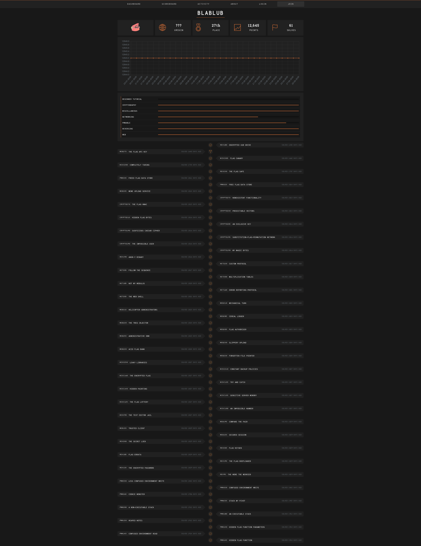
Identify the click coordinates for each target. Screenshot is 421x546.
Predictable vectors (243, 211)
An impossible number (241, 408)
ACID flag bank (137, 349)
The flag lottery (139, 402)
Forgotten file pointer (241, 356)
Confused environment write (244, 487)
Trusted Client (137, 428)
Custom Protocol (237, 264)
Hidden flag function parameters (247, 527)
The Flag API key (138, 152)
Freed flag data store (141, 178)
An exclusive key (242, 224)
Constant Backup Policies (244, 369)
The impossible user (143, 244)
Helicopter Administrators (143, 310)
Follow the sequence (139, 270)
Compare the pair (238, 422)
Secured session (237, 435)
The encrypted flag (140, 376)
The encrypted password (141, 468)
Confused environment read (143, 534)
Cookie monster (137, 494)
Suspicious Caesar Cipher (146, 231)
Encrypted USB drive (240, 145)
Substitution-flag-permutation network (254, 237)
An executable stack (240, 514)
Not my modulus (137, 283)
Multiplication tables (241, 277)
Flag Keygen (235, 448)
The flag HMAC (139, 204)
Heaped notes (135, 520)
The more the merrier (239, 474)
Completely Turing (139, 165)
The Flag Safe (236, 171)
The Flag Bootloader (240, 461)
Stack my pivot (237, 501)
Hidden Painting (138, 389)
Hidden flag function (240, 540)
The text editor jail (140, 415)
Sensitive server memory (243, 395)
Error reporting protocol (243, 290)
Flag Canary (236, 158)
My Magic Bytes (241, 250)
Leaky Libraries (138, 362)
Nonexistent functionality (247, 198)
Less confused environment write (146, 481)
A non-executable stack (141, 507)
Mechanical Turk (237, 303)
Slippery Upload (237, 342)
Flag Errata (135, 454)
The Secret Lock (137, 441)
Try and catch (237, 382)
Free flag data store (240, 184)
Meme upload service (139, 191)
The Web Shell (136, 296)
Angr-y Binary (136, 257)
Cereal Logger (236, 316)
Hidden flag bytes (142, 217)
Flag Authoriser (237, 329)
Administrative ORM (139, 336)
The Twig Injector (138, 323)
